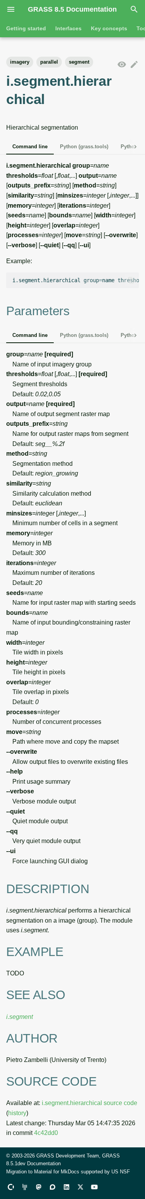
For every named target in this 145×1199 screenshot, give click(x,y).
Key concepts (109, 28)
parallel (49, 62)
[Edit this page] (134, 65)
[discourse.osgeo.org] (52, 1186)
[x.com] (80, 1186)
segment (79, 62)
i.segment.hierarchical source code (89, 1103)
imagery (19, 62)
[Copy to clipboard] (131, 280)
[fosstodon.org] (38, 1186)
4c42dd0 (46, 1133)
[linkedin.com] (66, 1186)
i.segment (19, 1016)
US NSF (120, 1172)
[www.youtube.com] (94, 1186)
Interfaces (68, 28)
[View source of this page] (121, 65)
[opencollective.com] (11, 1186)
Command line (30, 146)
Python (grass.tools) (84, 146)
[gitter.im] (25, 1186)
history (17, 1113)
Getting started (26, 28)
